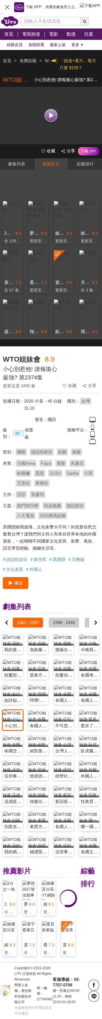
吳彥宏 (77, 463)
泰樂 (61, 463)
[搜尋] (84, 21)
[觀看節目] (51, 115)
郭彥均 (37, 494)
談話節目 (75, 505)
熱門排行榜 (27, 505)
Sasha (72, 473)
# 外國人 (34, 569)
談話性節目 (41, 452)
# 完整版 (76, 559)
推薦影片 (51, 163)
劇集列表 (16, 163)
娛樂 (76, 452)
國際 (21, 452)
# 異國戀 (57, 559)
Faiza (46, 463)
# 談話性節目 (15, 559)
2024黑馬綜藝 (53, 515)
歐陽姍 (23, 473)
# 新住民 (38, 559)
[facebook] (93, 985)
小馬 (88, 473)
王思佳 (23, 483)
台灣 (85, 401)
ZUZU (55, 473)
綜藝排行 (85, 163)
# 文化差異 (13, 569)
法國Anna (26, 463)
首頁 (7, 60)
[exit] (7, 7)
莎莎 (21, 494)
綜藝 (62, 452)
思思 (39, 473)
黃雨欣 (41, 483)
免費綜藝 (28, 60)
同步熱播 (52, 505)
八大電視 (25, 515)
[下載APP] (88, 151)
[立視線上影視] (9, 21)
